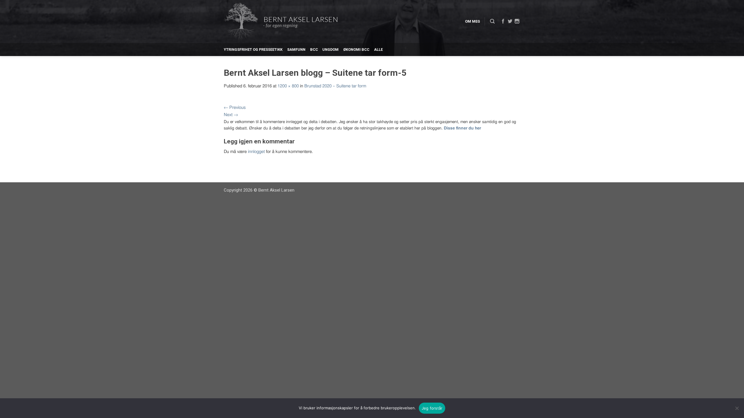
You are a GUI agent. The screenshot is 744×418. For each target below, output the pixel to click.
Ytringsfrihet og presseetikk (253, 49)
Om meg (472, 21)
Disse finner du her (462, 128)
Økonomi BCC (356, 49)
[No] (737, 408)
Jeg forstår (432, 408)
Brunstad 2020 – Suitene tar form (335, 86)
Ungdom (330, 49)
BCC (314, 49)
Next (231, 115)
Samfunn (296, 49)
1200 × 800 (288, 86)
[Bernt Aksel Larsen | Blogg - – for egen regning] (280, 22)
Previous (235, 107)
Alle (378, 49)
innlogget (256, 151)
